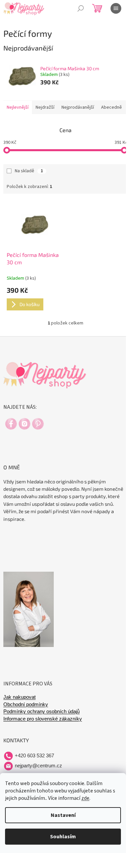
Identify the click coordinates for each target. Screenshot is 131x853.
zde (85, 798)
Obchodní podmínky (25, 704)
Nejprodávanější (77, 107)
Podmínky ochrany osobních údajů (41, 711)
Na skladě (29, 171)
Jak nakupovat (19, 697)
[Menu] (116, 8)
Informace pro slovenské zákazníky (42, 719)
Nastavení (63, 815)
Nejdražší (45, 107)
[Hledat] (80, 8)
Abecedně (111, 107)
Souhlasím (63, 836)
